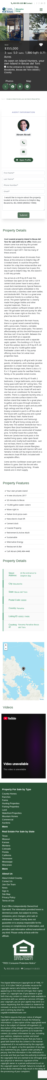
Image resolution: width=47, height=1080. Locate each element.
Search (3, 99)
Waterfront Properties (12, 813)
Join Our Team (9, 884)
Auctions (6, 823)
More (5, 826)
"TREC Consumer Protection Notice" (19, 963)
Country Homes (9, 794)
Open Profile (25, 160)
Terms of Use (8, 901)
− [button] (6, 648)
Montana (6, 845)
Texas (5, 836)
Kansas (5, 842)
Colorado (6, 849)
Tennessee (7, 858)
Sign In (5, 891)
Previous (2, 19)
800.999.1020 (12, 969)
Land (4, 810)
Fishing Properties (10, 807)
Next (43, 19)
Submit (24, 215)
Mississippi (7, 862)
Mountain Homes (10, 816)
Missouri (6, 839)
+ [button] (6, 645)
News (4, 888)
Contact (29, 3)
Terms (42, 699)
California (6, 855)
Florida (5, 852)
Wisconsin (7, 865)
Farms (5, 800)
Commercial (7, 820)
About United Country (12, 878)
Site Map (6, 894)
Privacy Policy (8, 897)
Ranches (6, 797)
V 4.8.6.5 (35, 969)
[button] (23, 142)
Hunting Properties (10, 803)
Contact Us (7, 881)
